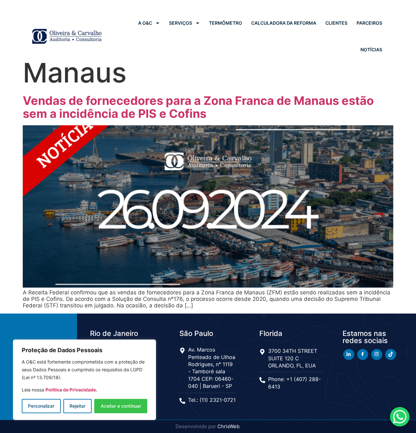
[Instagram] (376, 354)
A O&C (145, 23)
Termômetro (225, 23)
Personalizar (41, 406)
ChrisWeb (228, 426)
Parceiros (369, 23)
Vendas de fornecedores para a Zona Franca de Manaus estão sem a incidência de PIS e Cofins (198, 107)
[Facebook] (362, 354)
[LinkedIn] (348, 354)
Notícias (371, 49)
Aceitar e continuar (121, 406)
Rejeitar (77, 406)
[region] (84, 380)
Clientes (336, 23)
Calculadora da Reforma (283, 23)
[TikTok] (390, 354)
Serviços (180, 23)
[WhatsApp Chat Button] (400, 417)
